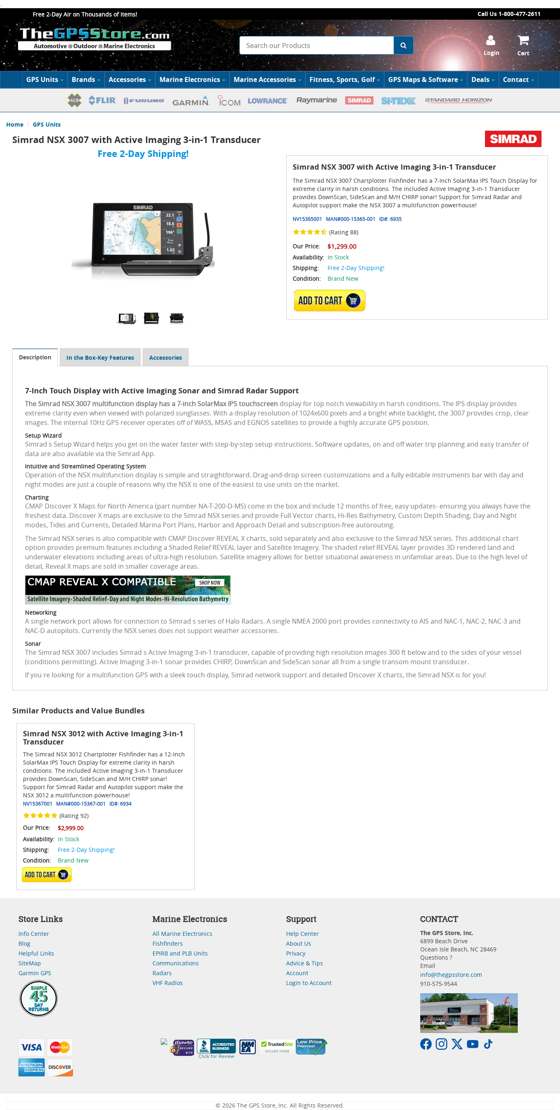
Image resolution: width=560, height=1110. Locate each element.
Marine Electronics (189, 79)
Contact (516, 79)
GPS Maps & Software (423, 79)
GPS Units (42, 79)
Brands (83, 79)
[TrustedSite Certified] (277, 1046)
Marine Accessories (265, 79)
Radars (162, 973)
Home (14, 124)
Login (491, 53)
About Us (298, 943)
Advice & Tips (304, 963)
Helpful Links (36, 953)
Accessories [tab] (165, 357)
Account (297, 973)
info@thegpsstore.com (451, 974)
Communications (176, 963)
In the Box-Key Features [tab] (100, 357)
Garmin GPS (34, 973)
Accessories (127, 79)
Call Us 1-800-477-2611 (509, 14)
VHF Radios (168, 983)
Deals (480, 79)
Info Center (33, 933)
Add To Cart (46, 874)
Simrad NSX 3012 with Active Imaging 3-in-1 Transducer (103, 738)
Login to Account (309, 983)
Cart (523, 53)
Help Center (302, 933)
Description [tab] (35, 357)
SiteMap (29, 963)
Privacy (295, 953)
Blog (24, 943)
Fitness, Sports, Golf (342, 79)
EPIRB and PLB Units (180, 953)
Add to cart (332, 300)
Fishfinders (168, 943)
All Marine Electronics (182, 933)
